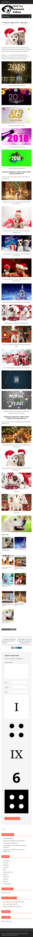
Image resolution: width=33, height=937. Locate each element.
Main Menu (7, 16)
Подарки (5, 879)
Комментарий (8, 662)
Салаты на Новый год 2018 (10, 904)
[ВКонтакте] (12, 648)
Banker (12, 25)
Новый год (6, 876)
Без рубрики (6, 860)
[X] (19, 648)
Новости (5, 874)
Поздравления (7, 883)
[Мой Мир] (16, 648)
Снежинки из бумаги (8, 838)
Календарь (6, 865)
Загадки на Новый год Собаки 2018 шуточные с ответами (9, 641)
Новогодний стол (8, 872)
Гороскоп (5, 862)
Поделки (5, 881)
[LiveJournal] (21, 648)
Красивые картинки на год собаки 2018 (13, 902)
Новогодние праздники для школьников (14, 840)
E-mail (6, 687)
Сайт (6, 692)
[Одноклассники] (14, 648)
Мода (4, 869)
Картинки (13, 629)
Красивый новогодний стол (10, 843)
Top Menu (6, 2)
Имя (6, 682)
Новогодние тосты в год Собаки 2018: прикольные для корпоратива (24, 641)
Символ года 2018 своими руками (12, 906)
